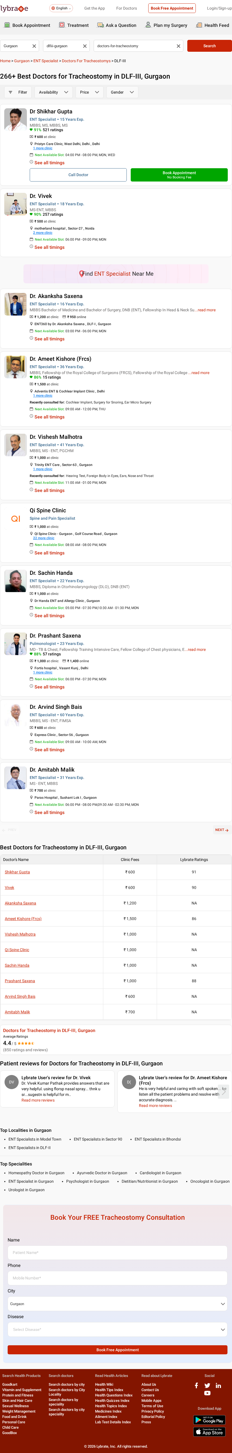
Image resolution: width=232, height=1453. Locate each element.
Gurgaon (22, 61)
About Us (148, 1384)
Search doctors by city (67, 1384)
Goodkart (9, 1384)
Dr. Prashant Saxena (55, 635)
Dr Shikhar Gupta (51, 111)
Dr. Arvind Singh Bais (56, 706)
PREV (12, 830)
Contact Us (150, 1390)
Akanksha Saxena (20, 903)
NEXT (219, 830)
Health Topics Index (111, 1406)
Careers (147, 1395)
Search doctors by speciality (63, 1402)
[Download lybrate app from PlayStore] (209, 1424)
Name (14, 1240)
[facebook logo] (196, 1387)
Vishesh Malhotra (20, 934)
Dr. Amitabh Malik (52, 769)
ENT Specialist (45, 61)
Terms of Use (152, 1406)
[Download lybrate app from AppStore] (209, 1435)
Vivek (9, 887)
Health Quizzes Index (112, 1400)
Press (146, 1422)
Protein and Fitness (17, 1395)
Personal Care (13, 1422)
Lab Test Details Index (113, 1422)
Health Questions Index (114, 1395)
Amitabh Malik (17, 1012)
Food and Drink (14, 1417)
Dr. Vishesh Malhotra (56, 436)
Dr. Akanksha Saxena (56, 296)
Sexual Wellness (15, 1406)
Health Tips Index (109, 1390)
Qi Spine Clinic (48, 510)
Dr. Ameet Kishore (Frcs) (60, 358)
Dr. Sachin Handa (51, 572)
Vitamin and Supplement (21, 1390)
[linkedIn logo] (218, 1387)
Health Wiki (104, 1384)
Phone (14, 1265)
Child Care (10, 1427)
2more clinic (42, 233)
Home (5, 61)
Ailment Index (106, 1417)
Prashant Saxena (20, 981)
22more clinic (43, 538)
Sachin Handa (17, 965)
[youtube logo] (207, 1395)
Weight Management (18, 1411)
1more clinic (42, 148)
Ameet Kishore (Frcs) (23, 918)
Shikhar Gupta (17, 872)
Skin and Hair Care (17, 1400)
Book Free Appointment (172, 8)
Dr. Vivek (41, 196)
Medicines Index (108, 1411)
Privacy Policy (152, 1411)
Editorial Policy (153, 1417)
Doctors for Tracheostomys (86, 61)
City (11, 1291)
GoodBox (9, 1433)
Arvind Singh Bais (20, 996)
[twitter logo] (207, 1387)
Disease (15, 1316)
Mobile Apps (151, 1400)
